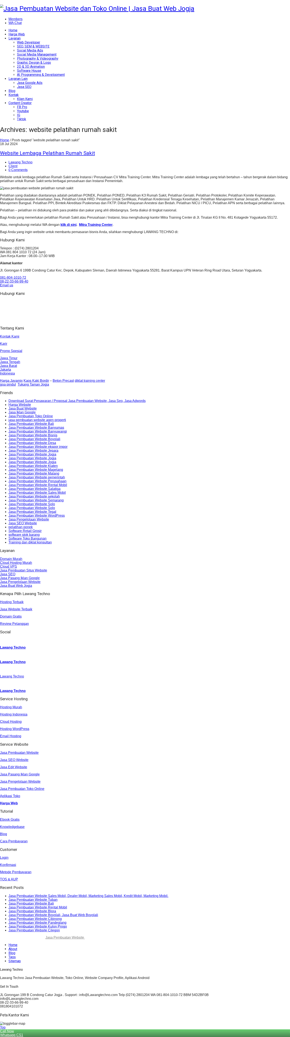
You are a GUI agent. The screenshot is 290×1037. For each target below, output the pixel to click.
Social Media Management (36, 54)
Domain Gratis (11, 616)
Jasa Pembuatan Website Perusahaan (37, 481)
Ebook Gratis (10, 819)
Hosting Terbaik (12, 602)
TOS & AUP (9, 879)
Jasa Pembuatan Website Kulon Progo (37, 926)
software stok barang (24, 534)
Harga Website (19, 404)
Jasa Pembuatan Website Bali (31, 424)
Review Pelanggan (14, 623)
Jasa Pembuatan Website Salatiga (34, 489)
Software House (29, 71)
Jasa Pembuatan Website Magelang (35, 469)
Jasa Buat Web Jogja (16, 585)
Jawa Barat (8, 366)
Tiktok (21, 119)
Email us (6, 285)
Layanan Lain (18, 79)
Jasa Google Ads (29, 83)
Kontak (13, 95)
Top (3, 1027)
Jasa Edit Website (13, 767)
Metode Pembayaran (15, 872)
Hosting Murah (11, 707)
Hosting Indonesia (13, 714)
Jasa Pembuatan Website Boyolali (34, 439)
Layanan (14, 38)
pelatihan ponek (20, 527)
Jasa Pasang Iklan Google (20, 578)
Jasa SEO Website (22, 523)
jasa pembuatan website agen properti (37, 420)
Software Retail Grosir (25, 531)
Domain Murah (11, 559)
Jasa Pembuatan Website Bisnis (32, 435)
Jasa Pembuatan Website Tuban (33, 899)
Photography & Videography (37, 59)
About (12, 949)
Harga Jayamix (11, 380)
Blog (11, 91)
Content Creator (20, 103)
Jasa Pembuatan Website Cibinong (35, 919)
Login (4, 857)
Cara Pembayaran (14, 841)
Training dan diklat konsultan (30, 542)
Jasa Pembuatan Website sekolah (34, 496)
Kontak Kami (9, 336)
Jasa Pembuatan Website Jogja (32, 454)
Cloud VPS (8, 566)
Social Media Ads (30, 50)
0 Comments (18, 170)
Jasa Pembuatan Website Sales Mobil (37, 492)
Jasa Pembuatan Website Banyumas (36, 427)
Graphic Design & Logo (34, 63)
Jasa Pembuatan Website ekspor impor (38, 446)
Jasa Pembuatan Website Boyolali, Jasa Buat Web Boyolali (53, 915)
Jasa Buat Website (22, 408)
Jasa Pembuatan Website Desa (32, 443)
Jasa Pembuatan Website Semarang (36, 500)
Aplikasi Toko (10, 796)
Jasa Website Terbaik (16, 609)
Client (12, 166)
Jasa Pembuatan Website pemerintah (36, 477)
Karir (3, 343)
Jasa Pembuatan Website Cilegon (34, 930)
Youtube (23, 111)
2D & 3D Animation (31, 67)
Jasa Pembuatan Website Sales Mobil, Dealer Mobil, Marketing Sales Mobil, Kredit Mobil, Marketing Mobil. (88, 896)
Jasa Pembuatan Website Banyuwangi (37, 431)
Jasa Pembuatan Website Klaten (33, 466)
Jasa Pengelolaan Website (28, 519)
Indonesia (7, 373)
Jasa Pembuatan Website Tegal (32, 512)
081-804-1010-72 (13, 277)
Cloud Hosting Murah (16, 562)
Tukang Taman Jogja (33, 384)
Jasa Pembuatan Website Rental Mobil (37, 485)
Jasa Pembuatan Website (19, 752)
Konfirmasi (8, 865)
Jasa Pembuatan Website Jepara (33, 450)
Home (12, 30)
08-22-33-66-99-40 (14, 281)
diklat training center (90, 380)
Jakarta (5, 369)
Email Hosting (10, 736)
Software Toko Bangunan (27, 538)
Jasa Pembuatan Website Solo (31, 504)
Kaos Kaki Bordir (36, 380)
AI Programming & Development (41, 75)
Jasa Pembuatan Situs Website (23, 570)
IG (18, 115)
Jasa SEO (24, 87)
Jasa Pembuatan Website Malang (33, 473)
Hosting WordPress (14, 729)
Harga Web (16, 34)
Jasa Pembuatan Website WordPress (36, 515)
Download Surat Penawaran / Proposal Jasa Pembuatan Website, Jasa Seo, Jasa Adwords (77, 401)
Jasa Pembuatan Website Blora (32, 911)
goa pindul (8, 384)
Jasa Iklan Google (22, 412)
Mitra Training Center (96, 224)
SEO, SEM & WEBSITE (33, 46)
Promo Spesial (11, 351)
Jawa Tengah (10, 362)
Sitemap (14, 961)
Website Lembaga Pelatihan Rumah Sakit (47, 153)
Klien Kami (25, 99)
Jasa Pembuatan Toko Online (30, 416)
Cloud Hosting (11, 721)
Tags (12, 957)
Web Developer (28, 42)
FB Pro (22, 107)
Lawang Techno (20, 162)
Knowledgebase (12, 827)
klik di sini (68, 224)
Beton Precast (63, 380)
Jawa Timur (8, 358)
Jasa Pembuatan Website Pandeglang (37, 922)
